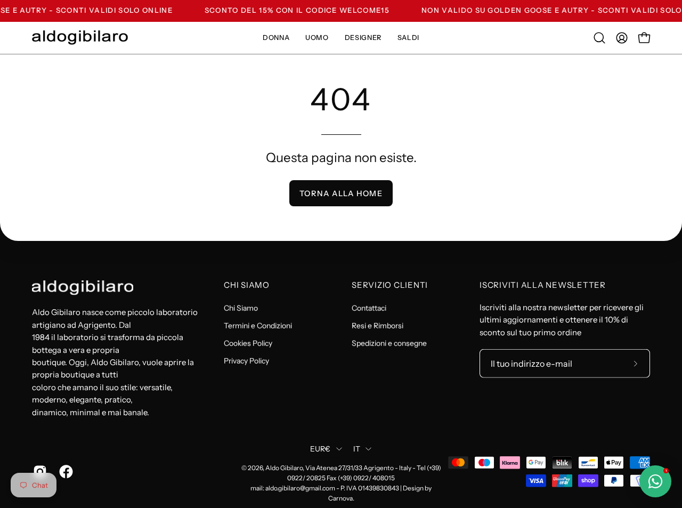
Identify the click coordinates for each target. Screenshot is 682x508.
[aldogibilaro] (80, 37)
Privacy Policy (246, 361)
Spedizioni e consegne (389, 343)
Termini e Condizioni (258, 325)
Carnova (340, 498)
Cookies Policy (248, 343)
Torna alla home (340, 193)
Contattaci (369, 308)
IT (357, 449)
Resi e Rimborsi (377, 325)
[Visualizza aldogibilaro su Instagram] (38, 471)
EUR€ (320, 449)
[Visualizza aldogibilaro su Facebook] (64, 471)
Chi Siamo (247, 285)
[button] (599, 38)
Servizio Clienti (390, 285)
